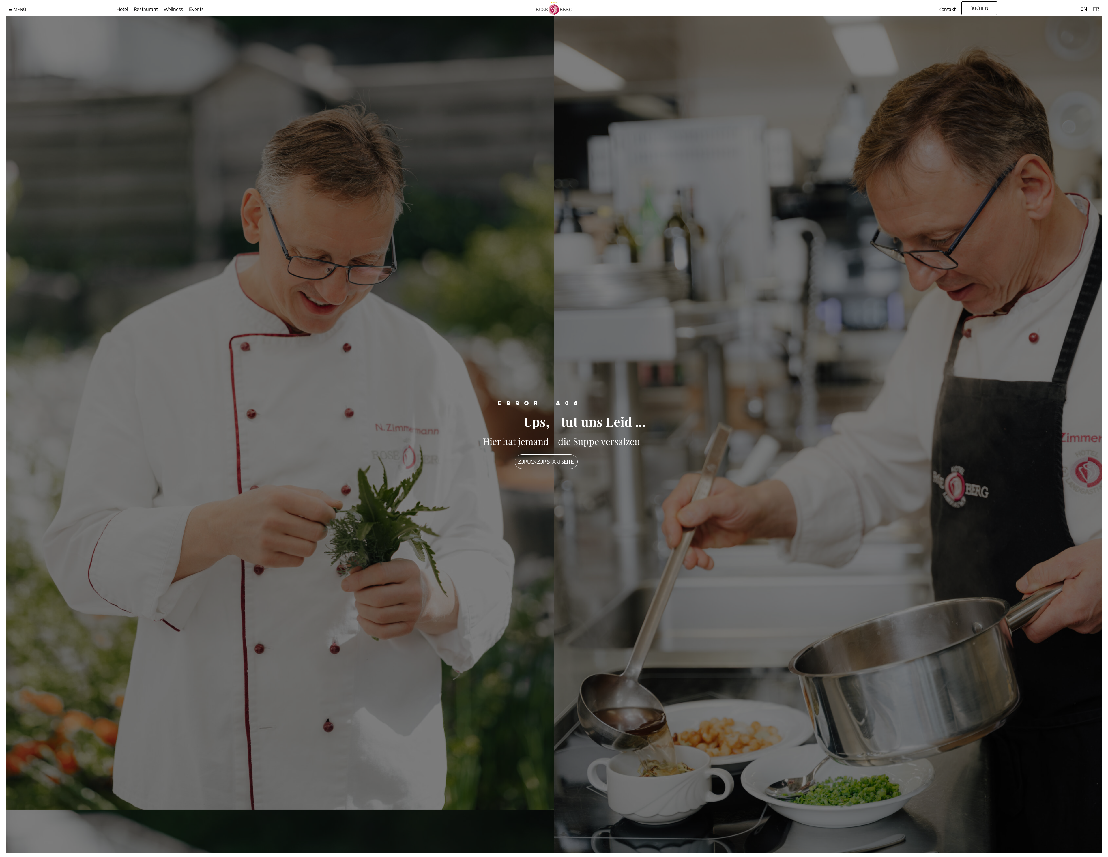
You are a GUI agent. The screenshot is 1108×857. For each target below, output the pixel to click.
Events (196, 9)
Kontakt (946, 9)
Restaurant (146, 9)
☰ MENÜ (17, 9)
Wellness (173, 9)
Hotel (122, 9)
